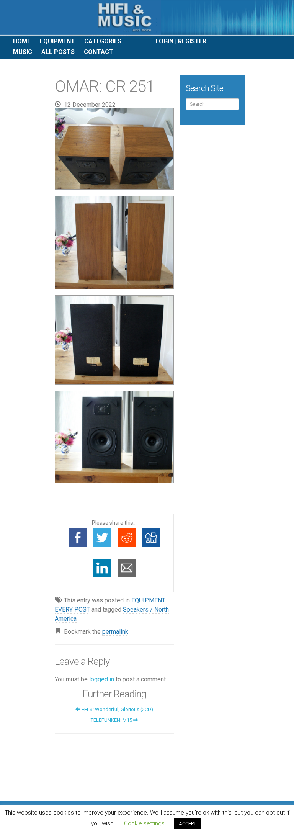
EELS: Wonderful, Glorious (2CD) (116, 709)
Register (192, 41)
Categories (102, 41)
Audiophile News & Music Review (147, 18)
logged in (101, 679)
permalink (115, 631)
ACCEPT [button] (187, 823)
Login (164, 41)
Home (22, 41)
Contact (98, 52)
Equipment (57, 41)
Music (22, 52)
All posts (58, 52)
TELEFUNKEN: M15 (112, 720)
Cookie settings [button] (144, 823)
